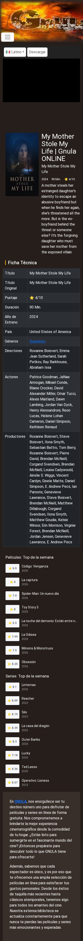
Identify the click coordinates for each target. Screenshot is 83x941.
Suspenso (37, 341)
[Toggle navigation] (7, 37)
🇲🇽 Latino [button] (13, 52)
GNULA (21, 801)
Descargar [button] (37, 52)
